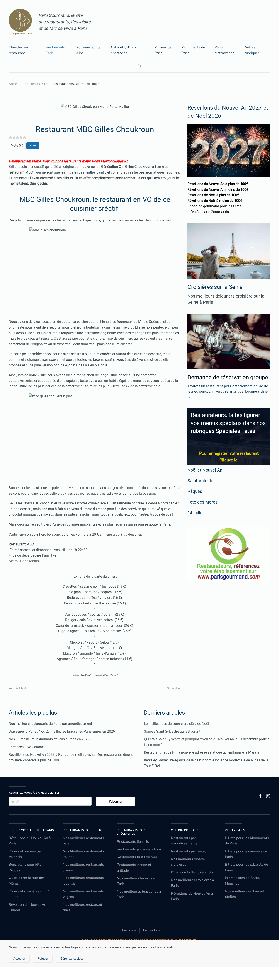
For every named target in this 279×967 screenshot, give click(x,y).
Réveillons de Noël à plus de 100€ (213, 195)
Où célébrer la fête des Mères (27, 880)
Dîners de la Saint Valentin (192, 872)
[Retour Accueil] (20, 22)
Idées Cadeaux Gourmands (208, 212)
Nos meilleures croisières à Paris (192, 883)
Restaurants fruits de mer (137, 857)
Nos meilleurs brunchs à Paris (136, 881)
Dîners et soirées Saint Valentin (27, 854)
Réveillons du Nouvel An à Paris (30, 841)
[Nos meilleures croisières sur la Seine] (228, 251)
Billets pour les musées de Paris (246, 854)
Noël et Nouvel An (204, 470)
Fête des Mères (202, 502)
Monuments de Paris (193, 50)
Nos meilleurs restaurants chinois (83, 867)
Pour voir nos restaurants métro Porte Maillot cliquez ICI (85, 161)
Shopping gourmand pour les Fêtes (214, 206)
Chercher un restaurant (18, 50)
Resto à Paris (152, 930)
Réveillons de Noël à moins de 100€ (214, 201)
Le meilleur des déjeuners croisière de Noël (176, 724)
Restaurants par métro (188, 851)
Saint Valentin (201, 480)
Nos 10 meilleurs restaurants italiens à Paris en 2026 (49, 739)
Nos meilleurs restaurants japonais (83, 880)
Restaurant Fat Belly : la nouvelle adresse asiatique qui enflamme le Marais (201, 752)
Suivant (172, 688)
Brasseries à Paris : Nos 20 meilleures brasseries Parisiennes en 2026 (62, 731)
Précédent (19, 688)
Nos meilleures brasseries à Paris (139, 894)
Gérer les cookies (71, 959)
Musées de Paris (163, 50)
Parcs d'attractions (224, 50)
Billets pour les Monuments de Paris (247, 841)
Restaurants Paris (55, 50)
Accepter (19, 959)
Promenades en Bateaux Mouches (244, 880)
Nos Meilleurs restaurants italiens (83, 854)
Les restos (129, 930)
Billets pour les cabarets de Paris (246, 867)
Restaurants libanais (133, 841)
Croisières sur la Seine (87, 50)
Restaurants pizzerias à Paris (139, 849)
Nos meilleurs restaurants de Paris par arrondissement (50, 724)
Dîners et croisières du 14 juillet (29, 894)
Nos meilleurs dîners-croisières (188, 862)
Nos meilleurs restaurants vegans (83, 894)
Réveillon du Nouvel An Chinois (27, 907)
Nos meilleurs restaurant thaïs (82, 907)
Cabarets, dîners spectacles (124, 50)
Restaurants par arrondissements (184, 841)
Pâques (194, 491)
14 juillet (195, 512)
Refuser (42, 959)
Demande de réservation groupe (227, 377)
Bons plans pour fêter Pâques (26, 867)
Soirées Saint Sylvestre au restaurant (172, 731)
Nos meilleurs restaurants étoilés (245, 894)
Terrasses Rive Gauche (26, 747)
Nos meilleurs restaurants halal (83, 841)
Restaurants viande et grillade (134, 867)
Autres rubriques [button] (252, 50)
